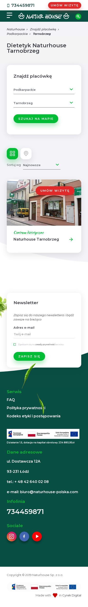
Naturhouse (16, 29)
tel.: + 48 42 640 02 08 (28, 482)
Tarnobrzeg (42, 34)
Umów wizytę (65, 5)
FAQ (11, 400)
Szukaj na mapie (35, 118)
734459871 (23, 5)
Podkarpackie (17, 34)
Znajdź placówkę (43, 29)
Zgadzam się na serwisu (41, 344)
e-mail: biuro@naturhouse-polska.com (42, 492)
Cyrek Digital (71, 595)
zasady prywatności (45, 344)
